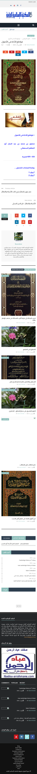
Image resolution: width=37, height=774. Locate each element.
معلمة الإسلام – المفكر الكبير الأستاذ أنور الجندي (15, 543)
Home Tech (18, 756)
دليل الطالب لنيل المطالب (28, 465)
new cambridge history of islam (27, 698)
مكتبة (18, 768)
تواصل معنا (18, 765)
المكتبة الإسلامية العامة (18, 763)
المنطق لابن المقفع (29, 349)
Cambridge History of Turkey (27, 688)
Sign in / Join (32, 2)
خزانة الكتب (18, 766)
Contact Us (18, 749)
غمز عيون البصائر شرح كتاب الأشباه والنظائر (16, 192)
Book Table (18, 748)
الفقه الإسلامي (31, 35)
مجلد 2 (31, 175)
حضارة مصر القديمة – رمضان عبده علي (20, 29)
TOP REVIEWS (6, 538)
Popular (14, 683)
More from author (17, 269)
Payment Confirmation (19, 758)
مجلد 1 (31, 172)
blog (18, 746)
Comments (5, 683)
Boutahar (31, 45)
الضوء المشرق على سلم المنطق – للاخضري (22, 411)
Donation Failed (18, 753)
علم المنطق (5, 390)
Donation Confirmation (18, 751)
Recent (22, 683)
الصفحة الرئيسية (18, 761)
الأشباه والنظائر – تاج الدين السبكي (24, 204)
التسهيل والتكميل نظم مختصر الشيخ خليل (22, 382)
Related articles (30, 269)
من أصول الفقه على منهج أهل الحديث (24, 518)
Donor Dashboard (19, 754)
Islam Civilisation (31, 708)
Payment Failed (18, 760)
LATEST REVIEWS (18, 538)
